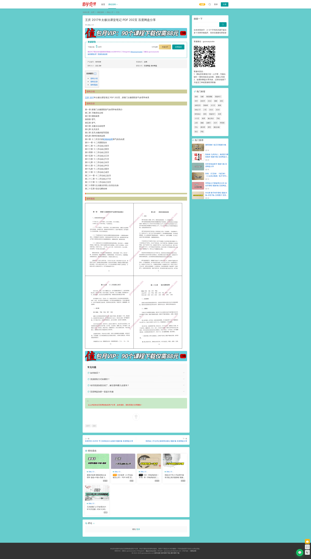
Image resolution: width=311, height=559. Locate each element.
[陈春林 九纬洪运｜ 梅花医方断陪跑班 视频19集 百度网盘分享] (198, 157)
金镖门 (208, 123)
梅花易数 (209, 96)
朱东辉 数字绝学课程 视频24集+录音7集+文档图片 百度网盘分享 (216, 195)
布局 (219, 114)
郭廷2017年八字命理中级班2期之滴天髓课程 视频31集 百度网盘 (175, 476)
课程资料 (112, 4)
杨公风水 (211, 118)
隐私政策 (193, 551)
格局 (203, 118)
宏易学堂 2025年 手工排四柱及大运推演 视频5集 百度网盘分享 (109, 441)
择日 (221, 101)
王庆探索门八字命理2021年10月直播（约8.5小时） (97, 508)
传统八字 (198, 110)
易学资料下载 (175, 553)
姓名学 (203, 101)
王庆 (87, 97)
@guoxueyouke (136, 52)
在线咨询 (299, 552)
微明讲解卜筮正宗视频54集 (215, 145)
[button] (95, 74)
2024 (218, 110)
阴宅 (209, 127)
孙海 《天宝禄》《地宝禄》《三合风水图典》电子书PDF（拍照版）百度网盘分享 (216, 175)
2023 (211, 110)
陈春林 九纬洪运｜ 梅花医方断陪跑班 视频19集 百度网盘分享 (216, 156)
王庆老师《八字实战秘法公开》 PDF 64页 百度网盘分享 (123, 476)
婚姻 (202, 123)
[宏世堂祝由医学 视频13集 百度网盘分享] (198, 166)
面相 (196, 96)
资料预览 (94, 85)
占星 (196, 123)
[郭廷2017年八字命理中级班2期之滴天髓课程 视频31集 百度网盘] (175, 461)
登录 (138, 529)
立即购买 (178, 47)
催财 (215, 101)
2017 (92, 97)
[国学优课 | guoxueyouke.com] (89, 4)
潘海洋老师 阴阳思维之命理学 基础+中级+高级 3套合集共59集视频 (96, 476)
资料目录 (94, 81)
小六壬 (197, 118)
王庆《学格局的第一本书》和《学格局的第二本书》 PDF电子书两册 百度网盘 (149, 476)
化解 (202, 96)
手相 (218, 118)
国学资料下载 (165, 553)
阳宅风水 (198, 114)
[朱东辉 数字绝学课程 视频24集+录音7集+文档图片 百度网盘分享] (198, 195)
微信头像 (217, 127)
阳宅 (204, 114)
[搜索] (209, 4)
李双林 (222, 123)
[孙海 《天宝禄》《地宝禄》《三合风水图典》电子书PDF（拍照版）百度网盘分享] (198, 176)
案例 (219, 105)
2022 (209, 101)
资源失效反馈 (102, 54)
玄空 (196, 101)
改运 (196, 131)
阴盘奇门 (218, 96)
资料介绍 (94, 78)
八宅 (204, 110)
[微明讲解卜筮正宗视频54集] (198, 147)
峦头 (196, 127)
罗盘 (202, 131)
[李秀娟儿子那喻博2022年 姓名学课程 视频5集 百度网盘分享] (198, 186)
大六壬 (213, 105)
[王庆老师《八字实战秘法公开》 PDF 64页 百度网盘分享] (123, 461)
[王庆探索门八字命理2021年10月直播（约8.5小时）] (97, 493)
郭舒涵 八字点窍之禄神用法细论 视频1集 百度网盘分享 (166, 441)
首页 (103, 4)
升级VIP (165, 47)
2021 (215, 123)
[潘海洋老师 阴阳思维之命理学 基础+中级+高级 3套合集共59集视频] (97, 461)
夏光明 (203, 127)
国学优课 (157, 553)
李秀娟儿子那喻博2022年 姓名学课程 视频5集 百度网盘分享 (216, 185)
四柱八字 (90, 25)
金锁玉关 (198, 105)
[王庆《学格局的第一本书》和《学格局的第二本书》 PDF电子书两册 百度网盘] (149, 461)
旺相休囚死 (108, 139)
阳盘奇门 (212, 114)
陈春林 (205, 105)
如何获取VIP (92, 54)
